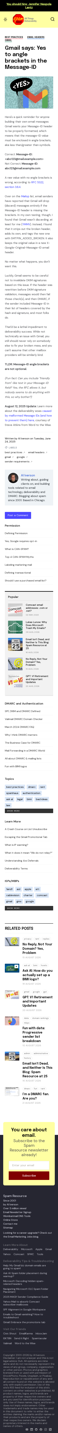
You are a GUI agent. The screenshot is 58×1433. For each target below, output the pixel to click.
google (21, 457)
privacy (27, 938)
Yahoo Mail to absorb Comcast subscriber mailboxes (21, 1303)
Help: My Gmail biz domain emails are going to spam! (24, 1267)
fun (35, 1088)
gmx (19, 901)
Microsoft (27, 1249)
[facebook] (40, 1429)
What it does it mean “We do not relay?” (28, 852)
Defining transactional (18, 572)
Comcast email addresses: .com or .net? (37, 608)
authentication (31, 793)
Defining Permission (16, 533)
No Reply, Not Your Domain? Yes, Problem (36, 662)
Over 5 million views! (14, 1208)
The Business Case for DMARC (22, 742)
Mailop (25, 196)
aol (18, 889)
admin (27, 1053)
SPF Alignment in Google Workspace (24, 1309)
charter (28, 895)
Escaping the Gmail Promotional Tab (26, 837)
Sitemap (8, 1227)
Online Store (10, 1220)
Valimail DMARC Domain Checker (24, 719)
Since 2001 (9, 1200)
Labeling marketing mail (18, 564)
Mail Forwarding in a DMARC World (25, 750)
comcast (42, 895)
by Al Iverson (10, 1204)
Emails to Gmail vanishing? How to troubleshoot (23, 1316)
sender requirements (17, 461)
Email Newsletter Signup (17, 1212)
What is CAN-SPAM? (17, 549)
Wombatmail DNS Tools (16, 1216)
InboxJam (41, 1333)
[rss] (50, 1429)
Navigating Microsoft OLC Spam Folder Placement (25, 1291)
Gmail (48, 1249)
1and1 (9, 889)
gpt (45, 991)
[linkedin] (31, 1429)
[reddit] (36, 1429)
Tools (40, 1254)
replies (46, 938)
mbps (26, 1022)
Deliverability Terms (16, 868)
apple (28, 889)
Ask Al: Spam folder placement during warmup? (25, 1275)
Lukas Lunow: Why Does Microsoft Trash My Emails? (36, 625)
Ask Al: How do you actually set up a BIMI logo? (38, 975)
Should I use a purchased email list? (25, 580)
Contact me (10, 1223)
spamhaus (12, 793)
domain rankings (40, 1018)
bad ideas (42, 799)
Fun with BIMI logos (16, 766)
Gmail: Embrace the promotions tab (24, 1322)
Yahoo (7, 1254)
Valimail (7, 1343)
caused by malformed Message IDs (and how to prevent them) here (28, 415)
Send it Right (21, 1338)
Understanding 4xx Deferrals (22, 860)
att (37, 889)
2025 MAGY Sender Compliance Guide (25, 1296)
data (26, 1018)
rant (42, 787)
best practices (14, 37)
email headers (35, 37)
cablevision (12, 895)
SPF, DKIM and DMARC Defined (22, 711)
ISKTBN (7, 1338)
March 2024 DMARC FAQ (19, 727)
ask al (9, 799)
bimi (29, 799)
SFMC (30, 1254)
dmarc (32, 787)
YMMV (26, 224)
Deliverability (10, 1249)
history (27, 1058)
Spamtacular (39, 1338)
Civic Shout (9, 1333)
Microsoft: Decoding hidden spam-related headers (23, 1283)
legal (20, 799)
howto (44, 965)
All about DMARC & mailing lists (23, 758)
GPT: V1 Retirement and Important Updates (37, 679)
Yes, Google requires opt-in (21, 541)
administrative (41, 1053)
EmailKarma (26, 1333)
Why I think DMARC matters (21, 735)
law (8, 805)
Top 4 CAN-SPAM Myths (19, 557)
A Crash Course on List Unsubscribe (26, 829)
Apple (38, 1249)
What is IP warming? (16, 845)
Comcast (19, 1254)
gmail (8, 40)
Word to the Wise (25, 1343)
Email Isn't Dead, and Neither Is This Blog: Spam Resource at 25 (37, 644)
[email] (26, 1429)
